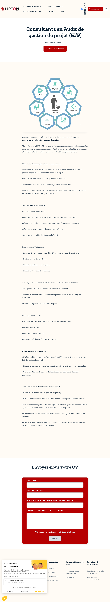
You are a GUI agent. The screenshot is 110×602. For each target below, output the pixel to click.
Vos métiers (50, 572)
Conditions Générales (65, 532)
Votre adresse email (35, 490)
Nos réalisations (52, 576)
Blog (62, 11)
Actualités (70, 577)
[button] (31, 6)
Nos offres (50, 568)
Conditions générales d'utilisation (95, 572)
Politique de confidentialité (93, 578)
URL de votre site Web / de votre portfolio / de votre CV (50, 500)
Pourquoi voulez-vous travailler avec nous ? (45, 510)
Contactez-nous (95, 9)
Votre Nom (31, 480)
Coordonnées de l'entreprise (72, 572)
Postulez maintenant (55, 49)
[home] (10, 9)
